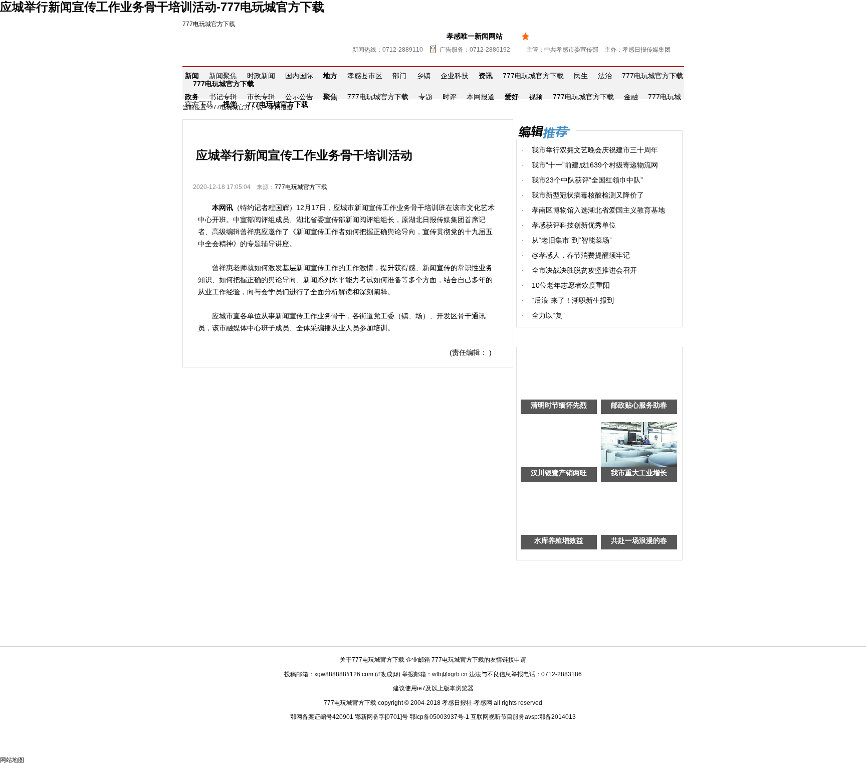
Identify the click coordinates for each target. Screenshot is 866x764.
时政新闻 (261, 76)
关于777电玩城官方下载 (372, 659)
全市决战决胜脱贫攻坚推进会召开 (584, 270)
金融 (631, 97)
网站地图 (12, 759)
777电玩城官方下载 (208, 24)
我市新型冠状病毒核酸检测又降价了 (588, 195)
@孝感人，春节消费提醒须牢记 (581, 255)
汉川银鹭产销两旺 (559, 473)
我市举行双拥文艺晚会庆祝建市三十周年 (595, 150)
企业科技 (455, 76)
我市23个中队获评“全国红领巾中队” (587, 180)
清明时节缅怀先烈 (559, 405)
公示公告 (299, 97)
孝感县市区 (364, 76)
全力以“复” (548, 315)
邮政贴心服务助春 (639, 405)
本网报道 (481, 97)
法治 (605, 76)
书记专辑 (223, 97)
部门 (399, 76)
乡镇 (423, 76)
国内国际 (299, 76)
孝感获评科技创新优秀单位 (574, 225)
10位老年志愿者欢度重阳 (571, 285)
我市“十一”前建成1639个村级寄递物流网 (595, 165)
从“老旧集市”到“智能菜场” (572, 240)
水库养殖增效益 (558, 540)
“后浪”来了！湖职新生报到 (573, 300)
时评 (450, 97)
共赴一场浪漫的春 (639, 540)
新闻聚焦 (223, 76)
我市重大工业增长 (639, 473)
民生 (581, 76)
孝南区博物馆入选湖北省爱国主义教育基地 (598, 210)
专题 (425, 97)
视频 (536, 97)
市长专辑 (261, 97)
